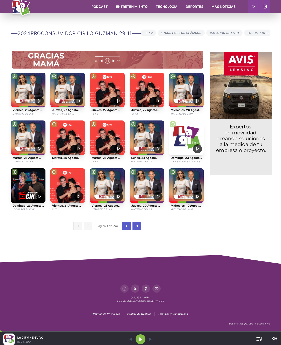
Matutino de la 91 (224, 32)
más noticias (223, 7)
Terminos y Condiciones (173, 313)
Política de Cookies (139, 313)
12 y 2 (148, 32)
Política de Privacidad (107, 313)
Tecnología (167, 7)
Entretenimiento (131, 7)
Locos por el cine (262, 32)
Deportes (194, 7)
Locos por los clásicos (181, 32)
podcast (100, 7)
